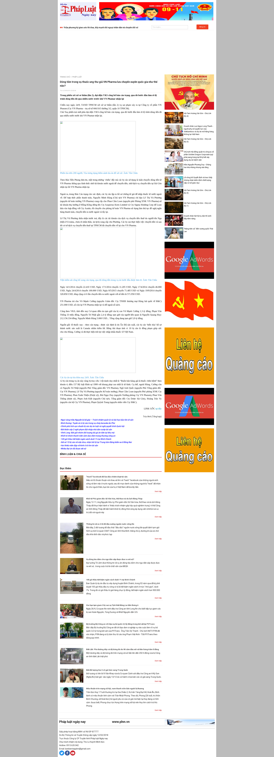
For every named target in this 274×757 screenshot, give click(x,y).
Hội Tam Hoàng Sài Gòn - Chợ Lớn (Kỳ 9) (197, 191)
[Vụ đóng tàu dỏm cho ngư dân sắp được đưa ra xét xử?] (71, 566)
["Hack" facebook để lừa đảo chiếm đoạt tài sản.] (71, 482)
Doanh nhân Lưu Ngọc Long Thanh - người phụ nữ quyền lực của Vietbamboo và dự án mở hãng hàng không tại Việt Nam (199, 130)
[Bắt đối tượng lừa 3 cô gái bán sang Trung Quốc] (71, 675)
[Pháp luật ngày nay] (78, 11)
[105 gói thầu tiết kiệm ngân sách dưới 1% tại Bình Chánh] (71, 586)
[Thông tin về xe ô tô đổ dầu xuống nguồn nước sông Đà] (71, 538)
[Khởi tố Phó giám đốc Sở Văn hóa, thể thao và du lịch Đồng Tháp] (71, 505)
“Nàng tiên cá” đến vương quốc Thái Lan (198, 230)
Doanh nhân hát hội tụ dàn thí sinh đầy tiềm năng (197, 217)
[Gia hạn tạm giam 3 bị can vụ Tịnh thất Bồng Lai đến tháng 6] (71, 611)
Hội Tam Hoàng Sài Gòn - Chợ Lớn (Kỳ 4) (197, 114)
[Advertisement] (137, 52)
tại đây (159, 408)
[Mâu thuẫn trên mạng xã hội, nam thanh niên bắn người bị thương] (71, 692)
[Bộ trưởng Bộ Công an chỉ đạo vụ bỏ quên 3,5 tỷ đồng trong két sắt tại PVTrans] (71, 630)
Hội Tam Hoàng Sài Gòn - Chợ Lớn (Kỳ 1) (197, 204)
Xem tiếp (158, 491)
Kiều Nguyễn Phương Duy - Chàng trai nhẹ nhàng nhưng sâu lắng (197, 166)
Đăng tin (202, 27)
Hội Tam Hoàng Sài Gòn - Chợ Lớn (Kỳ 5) (197, 140)
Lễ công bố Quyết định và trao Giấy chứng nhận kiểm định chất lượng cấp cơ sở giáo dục (198, 180)
